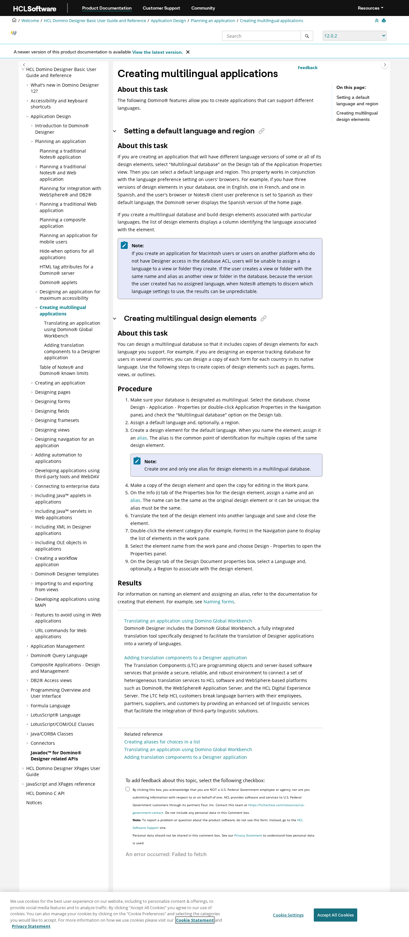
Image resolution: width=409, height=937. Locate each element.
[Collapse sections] (377, 20)
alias (142, 438)
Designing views (52, 430)
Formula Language (50, 706)
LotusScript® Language (56, 715)
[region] (204, 914)
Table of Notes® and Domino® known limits (64, 370)
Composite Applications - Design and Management (65, 668)
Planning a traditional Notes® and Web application (63, 172)
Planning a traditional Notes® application (63, 154)
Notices (34, 802)
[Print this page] (384, 20)
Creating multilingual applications (271, 20)
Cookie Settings (288, 914)
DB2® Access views (51, 680)
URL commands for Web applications (61, 633)
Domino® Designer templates (67, 574)
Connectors (43, 743)
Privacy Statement (248, 835)
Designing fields (52, 411)
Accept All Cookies (335, 914)
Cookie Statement (195, 920)
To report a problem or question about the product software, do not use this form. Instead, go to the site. (218, 824)
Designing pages (53, 392)
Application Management (58, 646)
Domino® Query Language (59, 655)
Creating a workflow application (56, 561)
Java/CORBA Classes (52, 734)
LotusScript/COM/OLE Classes (62, 724)
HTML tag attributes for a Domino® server (66, 270)
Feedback (308, 67)
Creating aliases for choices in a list (162, 742)
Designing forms (52, 401)
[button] (23, 69)
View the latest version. (157, 52)
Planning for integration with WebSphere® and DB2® (70, 191)
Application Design (168, 20)
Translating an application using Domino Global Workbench (188, 621)
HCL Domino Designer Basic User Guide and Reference (95, 20)
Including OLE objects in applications (61, 545)
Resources (369, 8)
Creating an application (60, 383)
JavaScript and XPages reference (60, 784)
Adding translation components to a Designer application (72, 351)
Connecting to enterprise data (67, 486)
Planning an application (213, 20)
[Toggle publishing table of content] (24, 64)
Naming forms (219, 602)
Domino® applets (58, 282)
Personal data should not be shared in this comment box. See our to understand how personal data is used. (223, 839)
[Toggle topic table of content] (385, 64)
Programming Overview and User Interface (60, 693)
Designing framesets (57, 420)
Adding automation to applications (58, 458)
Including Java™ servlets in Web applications (63, 514)
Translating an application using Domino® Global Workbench (72, 329)
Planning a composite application (63, 223)
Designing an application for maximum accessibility (70, 295)
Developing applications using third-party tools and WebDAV (67, 473)
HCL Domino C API (45, 793)
